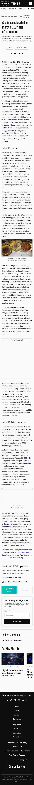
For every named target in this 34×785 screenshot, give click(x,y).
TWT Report (17, 747)
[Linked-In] (19, 700)
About (17, 711)
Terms (29, 777)
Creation (22, 9)
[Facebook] (11, 700)
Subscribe (17, 621)
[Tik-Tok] (26, 700)
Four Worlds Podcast (17, 755)
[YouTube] (23, 700)
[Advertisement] (17, 360)
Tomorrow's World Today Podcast (17, 751)
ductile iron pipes (11, 524)
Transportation (14, 667)
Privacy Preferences (12, 779)
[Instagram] (15, 700)
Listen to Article (21, 48)
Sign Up (24, 760)
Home (3, 9)
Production (6, 16)
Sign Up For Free (9, 590)
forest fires (13, 122)
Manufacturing (16, 16)
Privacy (4, 779)
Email (6, 611)
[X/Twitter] (7, 700)
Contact (17, 715)
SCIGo (10, 558)
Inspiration (12, 9)
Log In (24, 590)
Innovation (6, 667)
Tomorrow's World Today (17, 743)
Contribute (17, 719)
